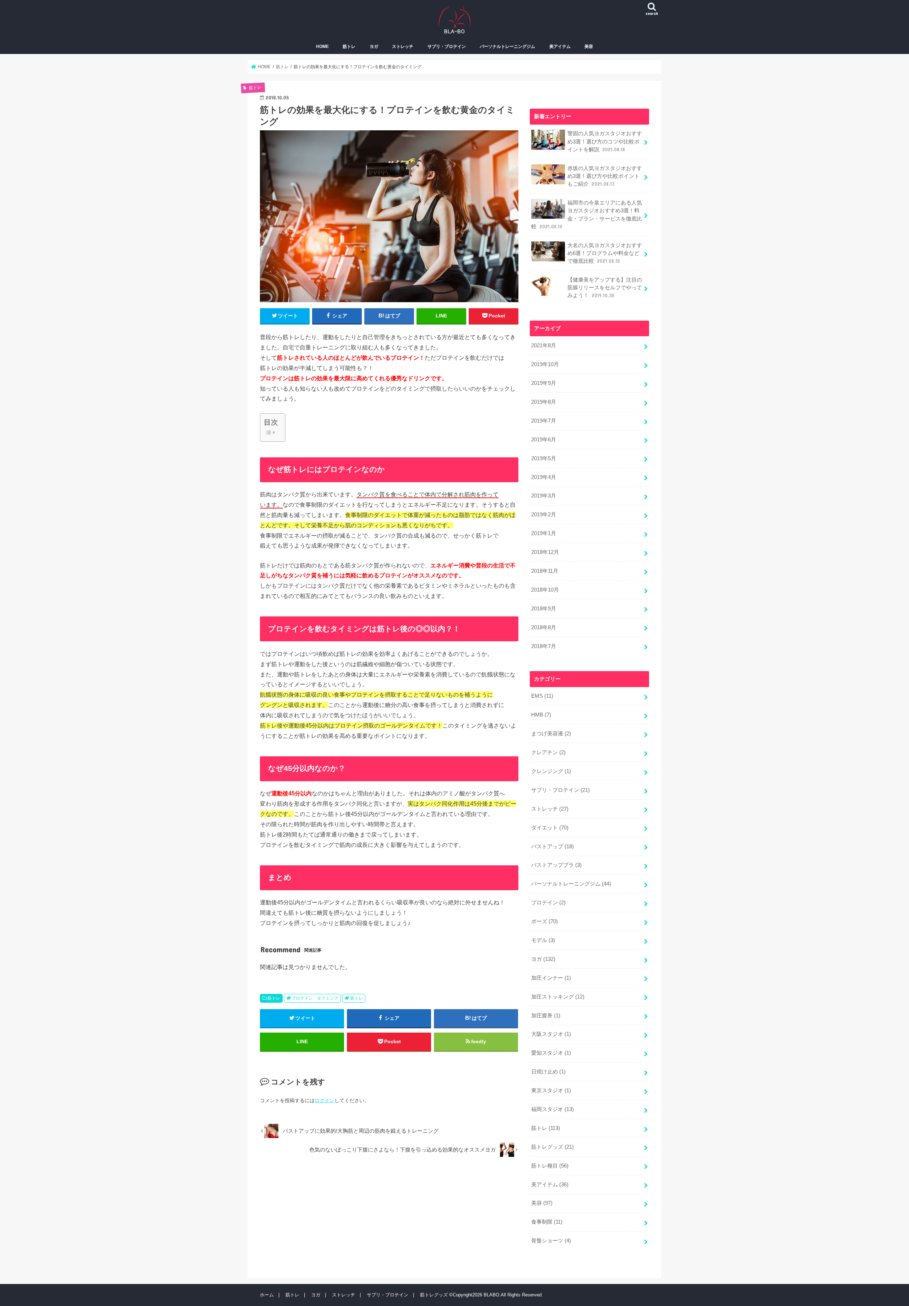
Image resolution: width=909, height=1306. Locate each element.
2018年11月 (544, 571)
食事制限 (546, 1222)
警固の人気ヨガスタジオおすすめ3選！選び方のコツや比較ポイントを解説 (604, 141)
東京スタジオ (551, 1090)
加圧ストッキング (557, 997)
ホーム (267, 1294)
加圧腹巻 (545, 1015)
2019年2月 (543, 514)
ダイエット (549, 828)
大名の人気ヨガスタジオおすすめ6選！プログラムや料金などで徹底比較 (604, 253)
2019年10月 (545, 364)
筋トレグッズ (552, 1147)
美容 (588, 46)
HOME (322, 46)
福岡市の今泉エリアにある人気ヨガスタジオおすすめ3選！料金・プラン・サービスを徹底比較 (586, 214)
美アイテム (560, 46)
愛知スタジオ (551, 1053)
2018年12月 (545, 552)
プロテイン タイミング (315, 998)
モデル (543, 940)
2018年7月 (543, 646)
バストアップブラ (556, 865)
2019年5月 (543, 458)
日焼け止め (548, 1071)
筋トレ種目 (549, 1166)
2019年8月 (543, 402)
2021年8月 (543, 345)
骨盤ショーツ (551, 1241)
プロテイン (548, 902)
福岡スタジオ (552, 1109)
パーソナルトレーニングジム (507, 46)
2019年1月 (543, 533)
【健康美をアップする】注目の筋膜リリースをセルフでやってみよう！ (604, 287)
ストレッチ (402, 46)
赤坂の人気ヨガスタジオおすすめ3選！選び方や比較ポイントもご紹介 (604, 176)
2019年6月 (543, 439)
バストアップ (552, 846)
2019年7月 (543, 421)
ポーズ (544, 921)
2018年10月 (545, 590)
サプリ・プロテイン (447, 46)
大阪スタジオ (551, 1034)
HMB (541, 715)
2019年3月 (543, 496)
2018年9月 (543, 608)
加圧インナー (551, 978)
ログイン (324, 1100)
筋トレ (349, 46)
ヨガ (374, 46)
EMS (542, 696)
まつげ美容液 (551, 733)
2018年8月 (543, 627)
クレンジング (551, 771)
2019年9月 (543, 383)
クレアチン (548, 752)
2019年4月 (543, 477)
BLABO (491, 1294)
